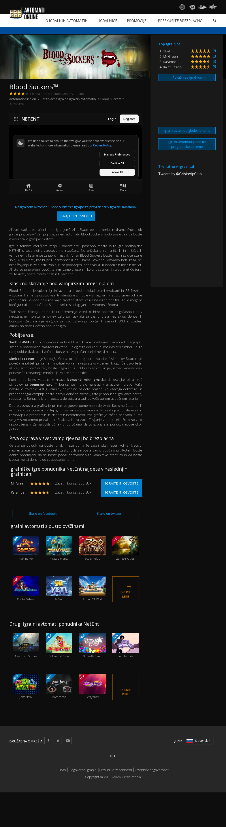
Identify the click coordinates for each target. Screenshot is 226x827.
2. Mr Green (169, 56)
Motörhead (56, 686)
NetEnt (18, 103)
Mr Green (18, 483)
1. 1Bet (165, 51)
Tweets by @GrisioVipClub (180, 173)
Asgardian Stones (25, 645)
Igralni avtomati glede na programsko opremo (187, 143)
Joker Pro (22, 686)
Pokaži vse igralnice (187, 77)
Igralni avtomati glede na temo (187, 130)
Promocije (136, 20)
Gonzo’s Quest (123, 548)
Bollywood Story (58, 645)
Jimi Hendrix (122, 645)
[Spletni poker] (202, 7)
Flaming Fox (23, 548)
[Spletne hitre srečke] (213, 7)
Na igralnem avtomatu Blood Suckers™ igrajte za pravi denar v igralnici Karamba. (75, 211)
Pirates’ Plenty (57, 548)
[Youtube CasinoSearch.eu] (68, 740)
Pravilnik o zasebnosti (115, 770)
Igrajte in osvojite (121, 483)
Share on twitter (109, 513)
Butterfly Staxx (90, 645)
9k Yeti (59, 594)
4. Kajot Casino (171, 67)
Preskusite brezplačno (180, 20)
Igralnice (108, 20)
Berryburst (89, 686)
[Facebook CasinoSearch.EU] (48, 740)
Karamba (17, 492)
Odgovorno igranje (83, 770)
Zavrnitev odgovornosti (152, 770)
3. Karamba (168, 62)
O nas (61, 770)
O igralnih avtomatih (66, 20)
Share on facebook (42, 513)
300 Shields (89, 548)
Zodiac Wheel (24, 589)
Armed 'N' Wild (92, 594)
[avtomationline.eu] (27, 13)
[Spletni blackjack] (192, 7)
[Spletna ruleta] (182, 7)
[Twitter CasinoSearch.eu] (58, 740)
